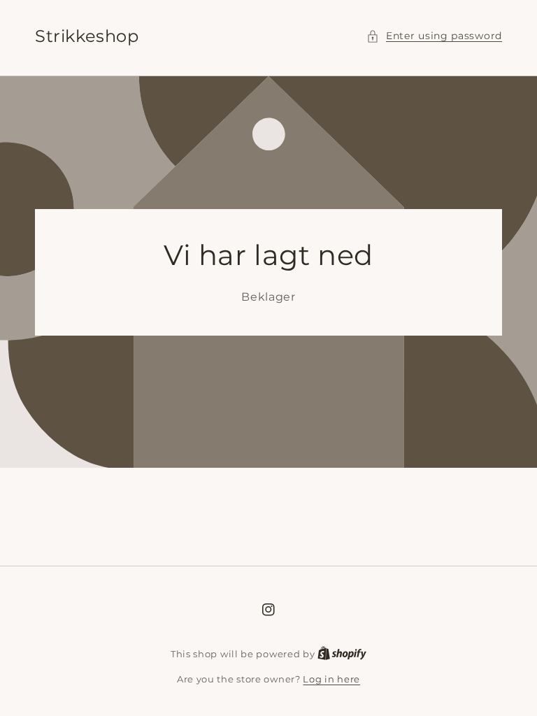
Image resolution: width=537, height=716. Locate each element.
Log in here (331, 679)
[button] (434, 36)
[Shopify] (341, 653)
